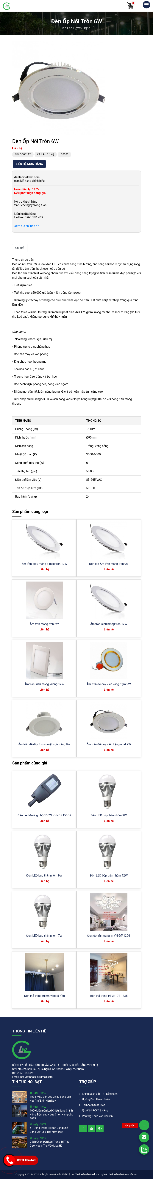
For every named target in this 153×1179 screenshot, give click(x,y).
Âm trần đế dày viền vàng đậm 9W (109, 684)
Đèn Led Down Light (75, 28)
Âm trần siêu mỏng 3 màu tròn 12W (44, 564)
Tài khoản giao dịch (93, 1104)
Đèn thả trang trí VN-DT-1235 (109, 996)
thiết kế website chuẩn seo (123, 1174)
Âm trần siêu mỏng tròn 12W (108, 624)
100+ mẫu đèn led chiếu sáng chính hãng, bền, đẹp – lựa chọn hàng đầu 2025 (51, 1114)
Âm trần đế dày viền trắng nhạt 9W (109, 744)
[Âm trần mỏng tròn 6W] (44, 600)
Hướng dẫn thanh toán (96, 1099)
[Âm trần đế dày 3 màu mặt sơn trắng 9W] (44, 720)
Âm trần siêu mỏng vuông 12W (44, 684)
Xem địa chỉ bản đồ (26, 226)
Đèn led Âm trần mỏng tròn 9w (108, 564)
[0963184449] (144, 1149)
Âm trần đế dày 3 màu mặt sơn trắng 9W (44, 744)
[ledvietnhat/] (83, 1128)
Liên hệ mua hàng (29, 164)
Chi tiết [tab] (19, 248)
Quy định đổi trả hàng (95, 1110)
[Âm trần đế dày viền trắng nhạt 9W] (108, 720)
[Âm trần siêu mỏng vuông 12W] (44, 660)
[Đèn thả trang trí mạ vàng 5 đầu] (44, 972)
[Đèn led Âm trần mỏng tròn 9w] (108, 540)
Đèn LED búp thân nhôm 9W (109, 815)
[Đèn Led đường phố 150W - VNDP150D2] (44, 791)
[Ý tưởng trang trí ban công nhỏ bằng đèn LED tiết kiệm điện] (19, 1128)
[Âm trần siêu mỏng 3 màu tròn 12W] (44, 540)
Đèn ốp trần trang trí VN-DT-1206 (108, 935)
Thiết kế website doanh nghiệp (91, 1174)
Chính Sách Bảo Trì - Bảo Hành (100, 1093)
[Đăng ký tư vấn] (144, 1137)
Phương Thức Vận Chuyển (97, 1116)
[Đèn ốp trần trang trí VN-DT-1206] (108, 912)
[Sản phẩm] (144, 1125)
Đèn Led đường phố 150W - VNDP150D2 (44, 815)
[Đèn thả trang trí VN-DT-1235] (108, 972)
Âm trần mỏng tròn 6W (44, 624)
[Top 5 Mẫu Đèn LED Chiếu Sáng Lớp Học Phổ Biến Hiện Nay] (19, 1096)
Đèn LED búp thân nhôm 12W (109, 875)
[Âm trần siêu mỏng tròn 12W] (108, 600)
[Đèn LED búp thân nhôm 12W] (108, 852)
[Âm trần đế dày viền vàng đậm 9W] (108, 660)
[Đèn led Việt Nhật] (6, 6)
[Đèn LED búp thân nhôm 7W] (44, 912)
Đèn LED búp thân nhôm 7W (44, 935)
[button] (102, 44)
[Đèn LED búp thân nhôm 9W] (108, 791)
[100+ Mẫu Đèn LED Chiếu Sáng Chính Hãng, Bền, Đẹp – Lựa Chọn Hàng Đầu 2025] (19, 1110)
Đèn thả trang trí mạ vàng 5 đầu (44, 996)
